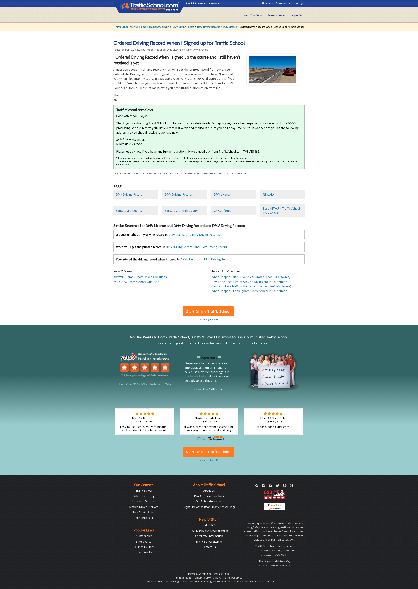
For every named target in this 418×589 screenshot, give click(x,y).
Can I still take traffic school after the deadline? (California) (251, 286)
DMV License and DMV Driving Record (206, 259)
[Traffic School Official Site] (149, 7)
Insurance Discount (144, 501)
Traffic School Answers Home (130, 26)
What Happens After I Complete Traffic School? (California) (250, 277)
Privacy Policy (222, 573)
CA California (222, 211)
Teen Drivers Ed (143, 518)
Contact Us (209, 547)
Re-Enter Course (144, 536)
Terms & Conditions (200, 573)
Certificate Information (209, 536)
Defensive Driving (144, 496)
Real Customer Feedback (209, 496)
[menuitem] (252, 15)
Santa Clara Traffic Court (181, 211)
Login (301, 3)
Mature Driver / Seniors (143, 507)
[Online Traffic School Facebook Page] (263, 486)
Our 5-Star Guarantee (209, 501)
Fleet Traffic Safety (143, 512)
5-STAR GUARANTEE (208, 3)
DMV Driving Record (183, 26)
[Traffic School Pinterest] (284, 486)
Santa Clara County (129, 211)
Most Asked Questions (152, 277)
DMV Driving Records (208, 26)
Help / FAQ (209, 525)
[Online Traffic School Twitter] (277, 486)
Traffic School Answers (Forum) (209, 530)
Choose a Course (276, 15)
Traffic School (144, 490)
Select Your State (252, 15)
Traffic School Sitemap (209, 541)
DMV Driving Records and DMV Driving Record (196, 247)
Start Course (143, 541)
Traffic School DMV (159, 26)
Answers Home (123, 277)
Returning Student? (208, 319)
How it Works (144, 552)
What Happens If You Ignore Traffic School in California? (249, 291)
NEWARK (268, 194)
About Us (209, 490)
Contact (269, 3)
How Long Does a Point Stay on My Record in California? (249, 282)
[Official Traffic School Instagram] (270, 486)
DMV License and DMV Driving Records (194, 235)
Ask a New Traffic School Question (136, 282)
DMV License (230, 26)
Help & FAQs (297, 15)
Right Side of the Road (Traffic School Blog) (209, 507)
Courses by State (143, 547)
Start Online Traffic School (208, 311)
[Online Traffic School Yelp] (256, 486)
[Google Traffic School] (291, 486)
